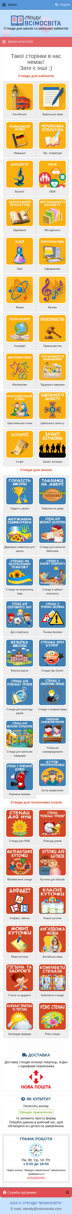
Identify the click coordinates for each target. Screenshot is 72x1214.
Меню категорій (20, 41)
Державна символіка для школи (19, 549)
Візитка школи (19, 670)
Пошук (64, 4)
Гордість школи (19, 508)
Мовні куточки (19, 956)
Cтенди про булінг (52, 670)
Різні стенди (52, 1033)
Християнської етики (19, 423)
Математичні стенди (19, 879)
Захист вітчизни (52, 461)
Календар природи (19, 1033)
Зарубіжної (19, 230)
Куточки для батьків (52, 879)
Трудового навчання (52, 384)
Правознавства (52, 345)
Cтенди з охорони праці (52, 709)
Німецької (20, 153)
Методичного (52, 230)
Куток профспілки (52, 790)
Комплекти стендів (52, 995)
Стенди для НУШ (19, 840)
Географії (19, 345)
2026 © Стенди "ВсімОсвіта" (36, 1203)
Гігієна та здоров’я (19, 995)
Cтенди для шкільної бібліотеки (52, 549)
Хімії (19, 268)
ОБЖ (52, 191)
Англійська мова (52, 956)
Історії (19, 461)
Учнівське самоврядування (52, 749)
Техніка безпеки (52, 632)
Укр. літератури (52, 153)
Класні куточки (52, 918)
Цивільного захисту (52, 423)
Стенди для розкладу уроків (20, 711)
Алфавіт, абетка (19, 918)
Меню (39, 4)
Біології (19, 191)
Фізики (20, 307)
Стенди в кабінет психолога (52, 591)
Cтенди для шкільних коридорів (20, 753)
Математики (19, 384)
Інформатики (52, 268)
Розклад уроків (52, 840)
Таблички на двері (52, 508)
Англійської (20, 114)
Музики (52, 307)
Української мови (52, 114)
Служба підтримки (21, 1192)
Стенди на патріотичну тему (19, 591)
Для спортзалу (20, 632)
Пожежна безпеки (19, 794)
